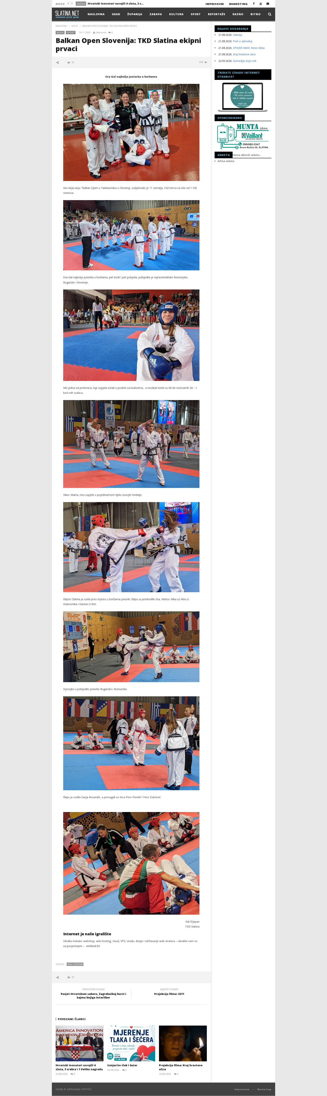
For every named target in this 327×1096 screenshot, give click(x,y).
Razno (238, 14)
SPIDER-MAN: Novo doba (249, 48)
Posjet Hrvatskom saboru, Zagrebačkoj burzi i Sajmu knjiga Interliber (93, 994)
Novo (75, 25)
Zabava (155, 14)
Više (201, 62)
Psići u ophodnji (242, 41)
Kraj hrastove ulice (244, 54)
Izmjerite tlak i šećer (102, 3)
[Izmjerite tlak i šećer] (131, 1044)
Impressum (215, 4)
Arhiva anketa (226, 161)
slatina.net (100, 32)
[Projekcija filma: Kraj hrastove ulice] (183, 1044)
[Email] (267, 3)
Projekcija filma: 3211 (169, 992)
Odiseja (237, 35)
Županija (134, 14)
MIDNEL (87, 1089)
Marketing (238, 4)
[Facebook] (253, 3)
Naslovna (96, 14)
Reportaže (216, 14)
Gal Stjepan (75, 964)
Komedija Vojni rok (244, 61)
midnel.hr (93, 946)
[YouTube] (260, 3)
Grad (81, 3)
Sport (196, 14)
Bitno (256, 14)
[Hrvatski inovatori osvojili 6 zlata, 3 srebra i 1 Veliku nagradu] (80, 1044)
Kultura (176, 14)
